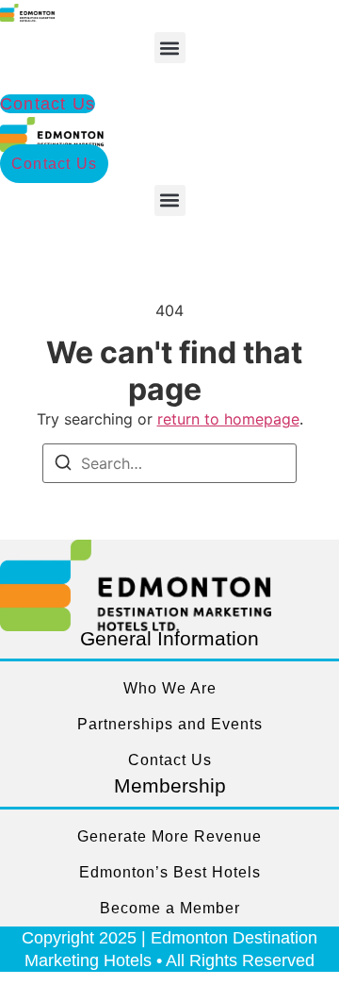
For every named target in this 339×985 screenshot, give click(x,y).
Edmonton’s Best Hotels (170, 872)
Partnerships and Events (170, 724)
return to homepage (228, 418)
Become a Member (170, 908)
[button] (170, 47)
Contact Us (170, 760)
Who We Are (170, 688)
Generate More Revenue (169, 836)
